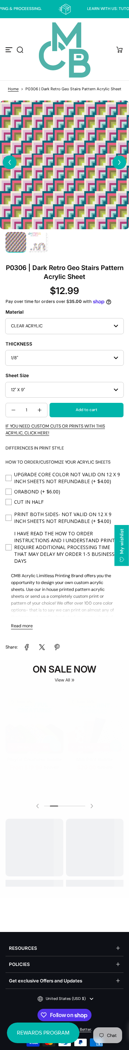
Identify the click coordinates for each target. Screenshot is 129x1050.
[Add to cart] (115, 742)
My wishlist (122, 541)
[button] (20, 50)
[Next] (119, 162)
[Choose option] (55, 742)
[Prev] (10, 162)
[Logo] (64, 50)
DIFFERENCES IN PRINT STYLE (35, 448)
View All (62, 680)
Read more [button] (22, 626)
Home (13, 89)
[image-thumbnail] (16, 242)
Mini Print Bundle (94, 756)
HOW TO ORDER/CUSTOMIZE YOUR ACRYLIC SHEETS (58, 462)
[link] (27, 647)
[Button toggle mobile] (10, 50)
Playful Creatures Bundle (34, 756)
